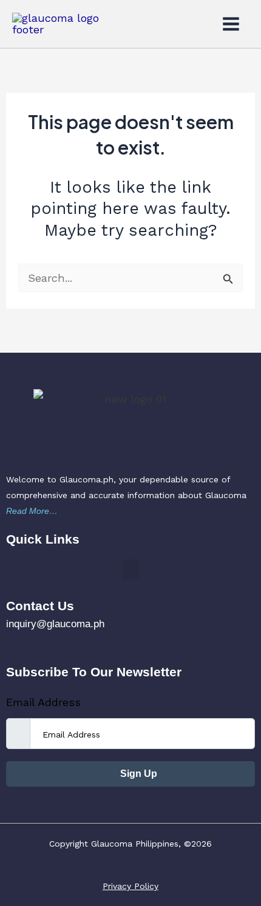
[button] (130, 569)
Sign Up (137, 773)
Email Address (43, 702)
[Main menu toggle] (231, 23)
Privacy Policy (130, 886)
